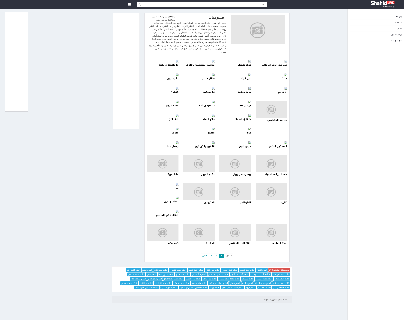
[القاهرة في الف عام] (162, 211)
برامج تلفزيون (396, 34)
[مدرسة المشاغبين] (271, 109)
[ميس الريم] (235, 142)
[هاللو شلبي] (199, 75)
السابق (229, 255)
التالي (204, 255)
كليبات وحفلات (396, 40)
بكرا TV (399, 16)
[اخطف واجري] (162, 198)
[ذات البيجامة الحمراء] (271, 163)
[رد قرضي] (271, 88)
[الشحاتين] (162, 115)
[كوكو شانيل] (235, 61)
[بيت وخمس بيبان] (235, 163)
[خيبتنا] (271, 75)
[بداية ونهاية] (235, 88)
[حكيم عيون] (162, 75)
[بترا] (162, 184)
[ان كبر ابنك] (235, 102)
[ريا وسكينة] (199, 88)
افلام (400, 28)
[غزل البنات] (235, 75)
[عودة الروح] (162, 102)
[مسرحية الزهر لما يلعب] (271, 61)
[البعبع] (199, 129)
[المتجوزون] (199, 191)
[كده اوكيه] (162, 232)
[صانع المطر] (199, 115)
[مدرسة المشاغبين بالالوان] (199, 61)
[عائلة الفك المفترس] (235, 232)
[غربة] (235, 129)
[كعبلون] (162, 88)
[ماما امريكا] (162, 163)
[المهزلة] (199, 232)
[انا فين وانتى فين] (199, 142)
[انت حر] (162, 129)
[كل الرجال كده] (199, 102)
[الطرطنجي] (235, 191)
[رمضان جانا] (162, 142)
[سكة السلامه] (271, 232)
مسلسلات (398, 22)
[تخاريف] (271, 191)
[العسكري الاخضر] (271, 142)
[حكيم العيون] (199, 163)
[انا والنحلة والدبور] (162, 61)
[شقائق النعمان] (235, 115)
